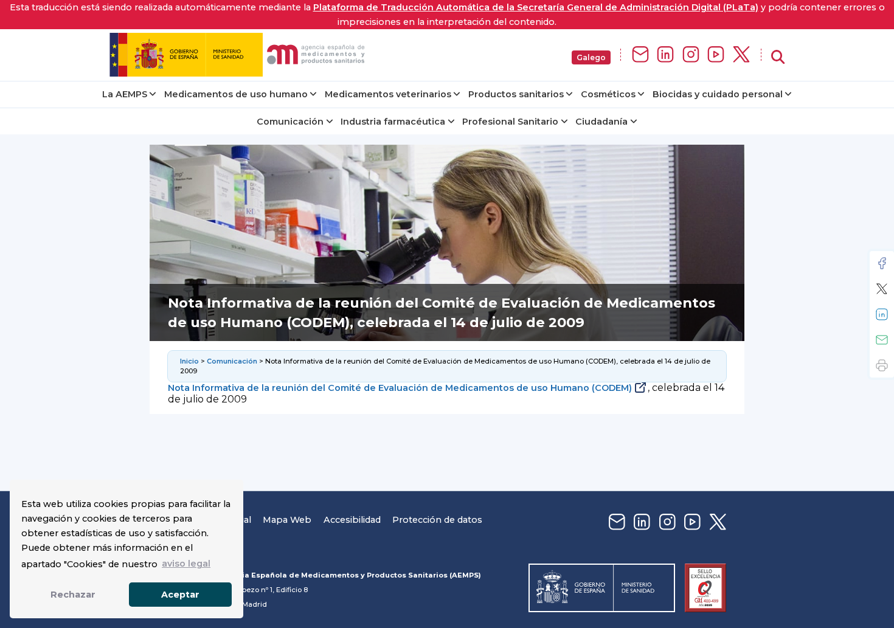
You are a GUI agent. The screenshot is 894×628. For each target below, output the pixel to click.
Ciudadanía (601, 121)
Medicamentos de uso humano (236, 94)
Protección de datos (437, 519)
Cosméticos (608, 94)
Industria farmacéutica (393, 121)
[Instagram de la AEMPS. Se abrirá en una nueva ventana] (691, 55)
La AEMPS (124, 94)
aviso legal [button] (186, 563)
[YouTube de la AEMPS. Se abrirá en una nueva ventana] (716, 55)
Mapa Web (287, 519)
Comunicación (290, 121)
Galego (591, 57)
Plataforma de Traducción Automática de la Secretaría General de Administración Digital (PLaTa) (535, 7)
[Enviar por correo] (882, 340)
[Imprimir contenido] (882, 365)
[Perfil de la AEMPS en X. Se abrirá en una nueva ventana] (741, 55)
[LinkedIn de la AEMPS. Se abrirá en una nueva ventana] (665, 55)
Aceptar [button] (180, 594)
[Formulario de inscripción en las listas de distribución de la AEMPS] (640, 55)
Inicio (189, 361)
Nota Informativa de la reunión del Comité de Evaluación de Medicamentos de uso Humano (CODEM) (400, 387)
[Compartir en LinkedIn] (882, 314)
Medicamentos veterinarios (388, 94)
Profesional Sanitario (510, 121)
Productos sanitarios (516, 94)
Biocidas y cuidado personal (718, 94)
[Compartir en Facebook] (882, 263)
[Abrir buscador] (778, 57)
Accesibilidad (352, 519)
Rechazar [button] (72, 594)
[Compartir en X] (882, 289)
